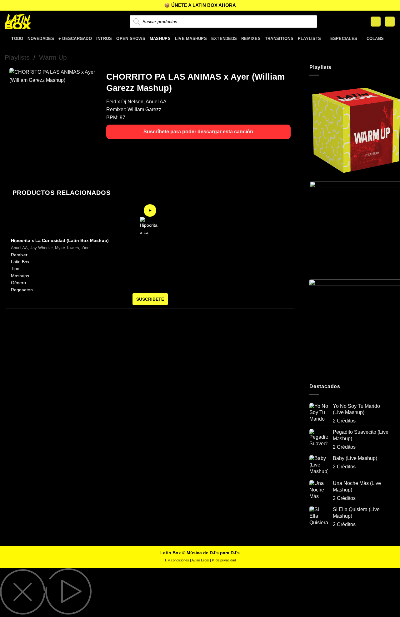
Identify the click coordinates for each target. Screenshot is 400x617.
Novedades (41, 38)
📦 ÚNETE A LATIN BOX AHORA (200, 5)
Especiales (344, 38)
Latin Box (20, 261)
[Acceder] (376, 22)
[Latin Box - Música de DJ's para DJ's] (36, 21)
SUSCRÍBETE (150, 299)
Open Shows (130, 38)
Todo (17, 38)
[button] (390, 22)
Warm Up (53, 57)
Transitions (279, 38)
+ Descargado (75, 38)
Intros (104, 38)
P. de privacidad (224, 560)
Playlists (309, 38)
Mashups (160, 38)
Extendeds (224, 38)
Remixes (251, 38)
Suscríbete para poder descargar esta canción (198, 131)
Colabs (375, 38)
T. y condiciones (176, 560)
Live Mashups (191, 38)
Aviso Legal (200, 560)
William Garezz (144, 109)
